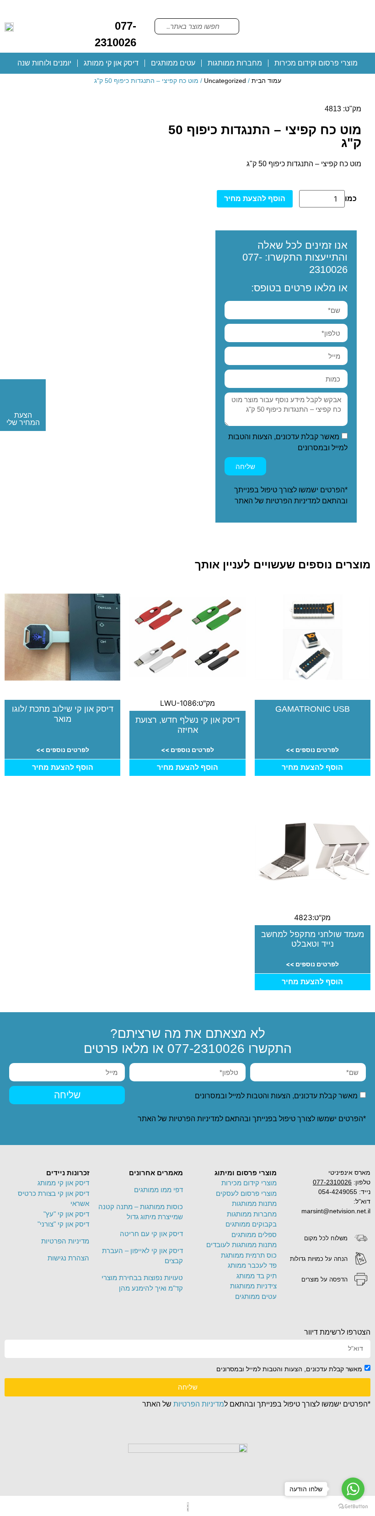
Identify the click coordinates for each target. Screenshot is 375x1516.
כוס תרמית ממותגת (249, 1255)
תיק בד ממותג (256, 1276)
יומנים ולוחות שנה (44, 63)
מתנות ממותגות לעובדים (241, 1245)
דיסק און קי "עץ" (66, 1214)
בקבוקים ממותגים (251, 1224)
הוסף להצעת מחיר (254, 198)
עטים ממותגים (173, 63)
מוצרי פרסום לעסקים (246, 1193)
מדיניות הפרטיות (291, 501)
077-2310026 (206, 1049)
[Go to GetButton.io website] (353, 1507)
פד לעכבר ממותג (252, 1265)
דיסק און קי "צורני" (63, 1224)
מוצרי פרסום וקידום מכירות (316, 63)
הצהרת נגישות (68, 1258)
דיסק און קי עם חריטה (151, 1234)
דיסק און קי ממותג (111, 63)
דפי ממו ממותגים (158, 1190)
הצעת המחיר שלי (23, 418)
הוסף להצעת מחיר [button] (312, 767)
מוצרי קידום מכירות (249, 1183)
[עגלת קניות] (85, 11)
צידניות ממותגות (253, 1286)
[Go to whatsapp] (353, 1489)
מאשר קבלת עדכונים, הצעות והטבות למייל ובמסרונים (276, 1096)
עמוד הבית (266, 80)
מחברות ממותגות (235, 63)
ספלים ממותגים (254, 1234)
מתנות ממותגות (254, 1203)
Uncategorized (225, 80)
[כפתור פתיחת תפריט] (309, 26)
